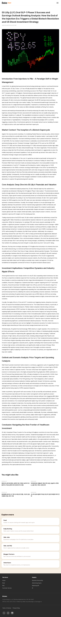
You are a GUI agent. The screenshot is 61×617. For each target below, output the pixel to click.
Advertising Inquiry (36, 583)
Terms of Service (6, 608)
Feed (3, 583)
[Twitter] (4, 613)
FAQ (3, 585)
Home (3, 580)
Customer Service (7, 588)
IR (32, 588)
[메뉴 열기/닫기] (57, 2)
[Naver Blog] (12, 613)
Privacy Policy (16, 608)
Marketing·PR (35, 585)
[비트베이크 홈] (6, 3)
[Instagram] (8, 613)
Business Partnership (37, 580)
